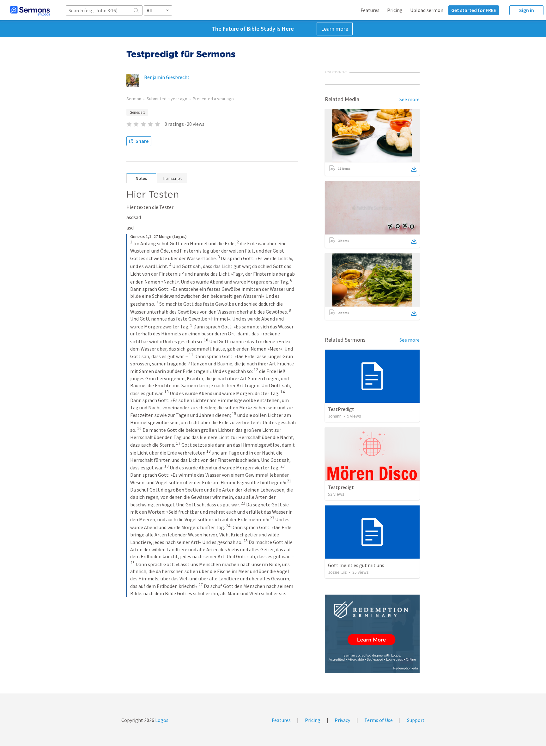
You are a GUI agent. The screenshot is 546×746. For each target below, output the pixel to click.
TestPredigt (341, 409)
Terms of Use (378, 720)
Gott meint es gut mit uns (356, 565)
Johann (335, 416)
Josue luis (337, 572)
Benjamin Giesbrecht (167, 77)
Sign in (526, 10)
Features (370, 10)
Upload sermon (426, 10)
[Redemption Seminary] (372, 634)
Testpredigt (341, 487)
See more (409, 99)
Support (416, 720)
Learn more (334, 28)
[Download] (413, 169)
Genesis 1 (137, 112)
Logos (161, 720)
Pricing (395, 10)
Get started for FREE (473, 10)
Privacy (342, 720)
